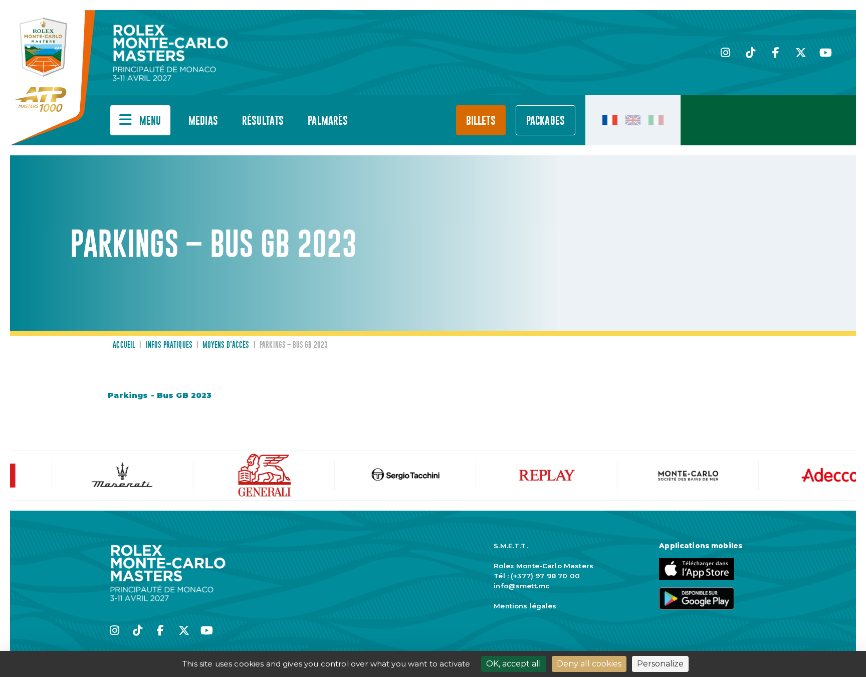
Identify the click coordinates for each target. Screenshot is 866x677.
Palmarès (328, 121)
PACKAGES (545, 121)
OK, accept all (513, 663)
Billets (481, 121)
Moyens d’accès (225, 345)
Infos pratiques (169, 345)
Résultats (263, 121)
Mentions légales (525, 606)
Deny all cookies (589, 663)
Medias (203, 121)
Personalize (660, 663)
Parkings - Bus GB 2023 (159, 395)
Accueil (124, 345)
